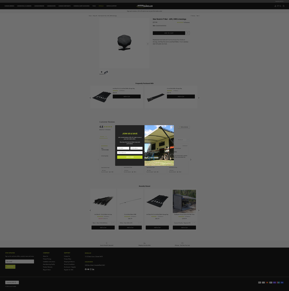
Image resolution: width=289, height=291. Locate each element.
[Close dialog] (172, 126)
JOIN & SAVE (130, 157)
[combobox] (129, 152)
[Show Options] (141, 152)
